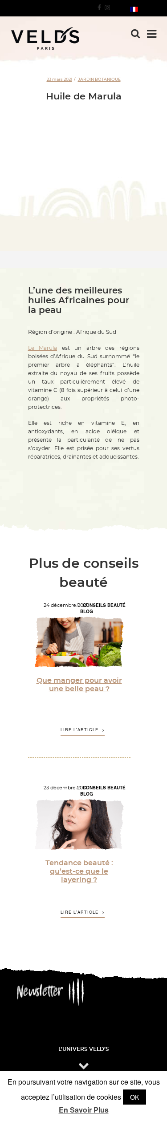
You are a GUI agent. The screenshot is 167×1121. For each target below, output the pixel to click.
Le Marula (42, 348)
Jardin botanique (99, 79)
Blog (86, 611)
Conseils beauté (104, 605)
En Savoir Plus (84, 1110)
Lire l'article (79, 730)
